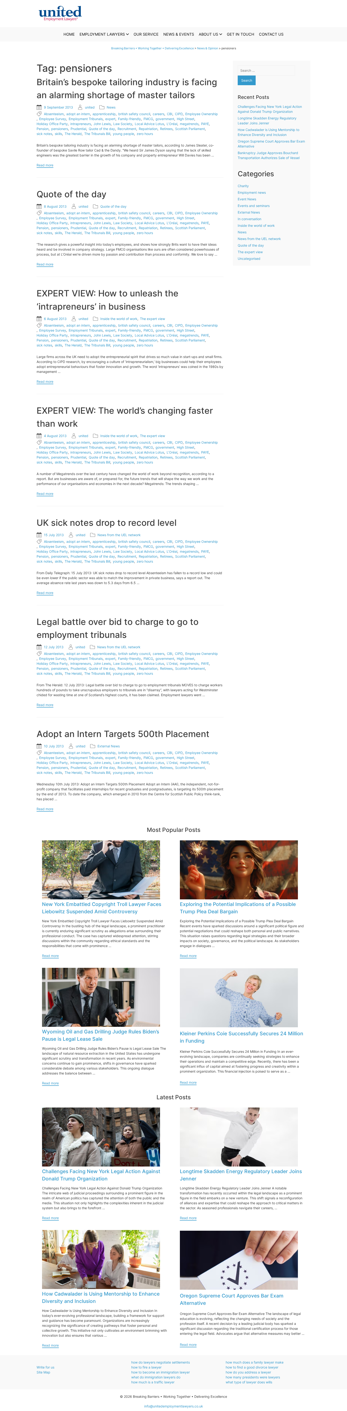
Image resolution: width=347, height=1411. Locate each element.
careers (158, 114)
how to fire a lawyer (146, 1367)
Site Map (43, 1372)
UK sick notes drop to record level (107, 522)
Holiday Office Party (52, 124)
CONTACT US (271, 34)
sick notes (44, 134)
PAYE (205, 124)
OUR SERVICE (146, 34)
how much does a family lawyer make (255, 1362)
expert (110, 119)
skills (58, 134)
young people (123, 134)
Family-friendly (129, 119)
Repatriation (148, 129)
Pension (43, 129)
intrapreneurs (80, 124)
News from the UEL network (119, 535)
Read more (45, 165)
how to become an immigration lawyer (160, 1372)
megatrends (189, 124)
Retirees (166, 129)
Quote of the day (102, 129)
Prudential (78, 129)
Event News (247, 199)
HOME (69, 34)
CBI (169, 114)
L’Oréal (172, 124)
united (90, 107)
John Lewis (102, 124)
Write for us (45, 1367)
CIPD (179, 114)
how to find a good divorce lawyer (252, 1367)
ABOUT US (208, 34)
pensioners (59, 129)
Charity (243, 186)
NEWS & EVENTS (178, 34)
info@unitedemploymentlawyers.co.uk (173, 1406)
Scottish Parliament (190, 129)
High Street (185, 119)
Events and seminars (254, 206)
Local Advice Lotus (149, 124)
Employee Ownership (201, 114)
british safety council (134, 114)
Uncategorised (249, 259)
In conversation (249, 219)
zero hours (145, 134)
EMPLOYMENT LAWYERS (102, 34)
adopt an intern (78, 114)
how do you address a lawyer (248, 1372)
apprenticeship (104, 114)
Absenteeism (54, 114)
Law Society (122, 124)
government (165, 119)
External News (108, 746)
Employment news (252, 192)
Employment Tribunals (86, 119)
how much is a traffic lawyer (152, 1382)
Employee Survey (52, 119)
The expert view (152, 319)
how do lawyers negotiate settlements (160, 1362)
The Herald (73, 134)
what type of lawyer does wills (249, 1382)
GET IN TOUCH (240, 34)
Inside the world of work (118, 319)
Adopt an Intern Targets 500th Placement (123, 734)
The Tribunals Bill (97, 134)
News (111, 107)
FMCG (148, 119)
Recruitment (127, 129)
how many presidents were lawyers (253, 1377)
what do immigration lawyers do (155, 1377)
